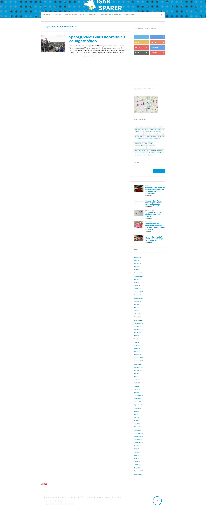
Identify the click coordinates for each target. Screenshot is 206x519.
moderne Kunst (156, 141)
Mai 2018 (136, 342)
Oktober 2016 (138, 402)
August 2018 (137, 332)
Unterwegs (92, 15)
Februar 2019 (137, 314)
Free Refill (155, 134)
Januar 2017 (137, 392)
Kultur (82, 15)
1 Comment (148, 231)
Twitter (137, 37)
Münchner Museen (151, 145)
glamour (142, 136)
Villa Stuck (151, 155)
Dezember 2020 (138, 273)
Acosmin (72, 504)
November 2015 (138, 436)
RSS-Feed (154, 42)
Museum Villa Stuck (139, 143)
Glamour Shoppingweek (151, 136)
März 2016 (137, 424)
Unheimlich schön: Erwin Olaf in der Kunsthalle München (154, 214)
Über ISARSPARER (105, 15)
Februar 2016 (137, 427)
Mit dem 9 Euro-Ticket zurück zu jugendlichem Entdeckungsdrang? (153, 203)
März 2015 (137, 461)
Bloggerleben (149, 210)
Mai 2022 (136, 260)
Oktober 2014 (138, 474)
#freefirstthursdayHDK (139, 127)
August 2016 (137, 408)
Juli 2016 (136, 411)
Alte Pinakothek (148, 127)
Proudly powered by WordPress (51, 504)
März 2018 (137, 348)
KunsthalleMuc (156, 138)
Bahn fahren (160, 127)
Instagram (155, 47)
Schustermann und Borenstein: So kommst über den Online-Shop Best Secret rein (155, 226)
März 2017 (137, 386)
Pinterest (154, 52)
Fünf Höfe (137, 136)
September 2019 (138, 298)
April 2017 (137, 383)
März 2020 (137, 285)
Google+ (137, 42)
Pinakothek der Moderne (157, 148)
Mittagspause (148, 141)
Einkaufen (57, 15)
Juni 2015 (136, 452)
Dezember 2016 (138, 395)
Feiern (100, 56)
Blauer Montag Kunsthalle (155, 129)
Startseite (47, 15)
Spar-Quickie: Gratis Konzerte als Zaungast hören (97, 39)
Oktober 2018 (138, 326)
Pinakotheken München (140, 150)
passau (148, 148)
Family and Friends (138, 134)
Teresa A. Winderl (89, 56)
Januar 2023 (137, 257)
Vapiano (145, 155)
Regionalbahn (160, 150)
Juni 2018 (136, 339)
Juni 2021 (136, 266)
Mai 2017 (136, 380)
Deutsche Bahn (138, 131)
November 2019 (138, 292)
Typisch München (138, 155)
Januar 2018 (137, 354)
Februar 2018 (137, 351)
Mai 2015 (136, 455)
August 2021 (137, 263)
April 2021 (137, 270)
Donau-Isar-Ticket (156, 131)
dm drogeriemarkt (147, 131)
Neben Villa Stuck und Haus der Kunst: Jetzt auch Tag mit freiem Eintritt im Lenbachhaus (155, 190)
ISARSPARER (145, 138)
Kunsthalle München (139, 141)
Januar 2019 (137, 317)
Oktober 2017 (138, 364)
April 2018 (137, 345)
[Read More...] (71, 57)
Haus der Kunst (161, 136)
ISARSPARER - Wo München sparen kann (83, 497)
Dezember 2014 (138, 471)
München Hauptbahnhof (140, 145)
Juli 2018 (136, 336)
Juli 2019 (136, 304)
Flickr (137, 52)
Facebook (154, 37)
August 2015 (137, 446)
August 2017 (137, 370)
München (150, 143)
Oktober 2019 (138, 295)
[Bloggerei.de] (55, 483)
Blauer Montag (145, 129)
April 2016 (137, 420)
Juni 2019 (136, 307)
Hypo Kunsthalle (138, 138)
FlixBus (150, 134)
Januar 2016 (137, 430)
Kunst (150, 138)
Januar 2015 (137, 468)
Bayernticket (137, 129)
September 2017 (138, 367)
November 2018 (138, 323)
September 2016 (138, 405)
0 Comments (148, 195)
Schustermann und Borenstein (147, 152)
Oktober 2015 (138, 439)
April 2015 (137, 458)
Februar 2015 (137, 464)
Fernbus (145, 134)
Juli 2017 (136, 373)
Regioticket (137, 152)
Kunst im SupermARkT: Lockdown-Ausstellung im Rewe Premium (154, 239)
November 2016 (138, 398)
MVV (146, 143)
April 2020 (137, 282)
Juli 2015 (136, 449)
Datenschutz (129, 15)
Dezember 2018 (138, 320)
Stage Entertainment (160, 152)
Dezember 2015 (138, 433)
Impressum (117, 15)
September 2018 (138, 329)
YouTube (137, 47)
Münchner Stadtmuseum (140, 148)
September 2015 (138, 442)
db (163, 129)
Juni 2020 (136, 279)
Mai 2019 (136, 310)
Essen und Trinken (71, 15)
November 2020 (138, 276)
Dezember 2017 (138, 358)
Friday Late (161, 134)
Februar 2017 (137, 389)
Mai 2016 (136, 417)
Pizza (148, 150)
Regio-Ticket (153, 150)
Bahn (155, 127)
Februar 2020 (137, 288)
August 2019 (137, 301)
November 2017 (138, 361)
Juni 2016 (136, 414)
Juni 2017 (136, 376)
